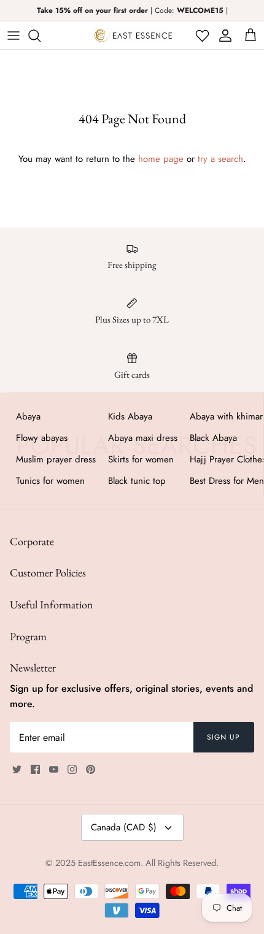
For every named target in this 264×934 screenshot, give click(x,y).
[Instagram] (72, 769)
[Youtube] (53, 769)
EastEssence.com (109, 863)
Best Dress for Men (227, 481)
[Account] (223, 35)
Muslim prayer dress (56, 459)
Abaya (28, 416)
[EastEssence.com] (133, 35)
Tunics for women (50, 481)
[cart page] (250, 35)
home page (161, 159)
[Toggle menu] (13, 35)
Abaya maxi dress (142, 438)
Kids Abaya (130, 416)
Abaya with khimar (226, 416)
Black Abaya (213, 438)
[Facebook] (35, 769)
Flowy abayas (42, 438)
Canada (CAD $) (124, 827)
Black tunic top (137, 481)
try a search (220, 159)
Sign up (223, 737)
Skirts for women (141, 459)
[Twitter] (16, 769)
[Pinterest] (90, 769)
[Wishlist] (201, 35)
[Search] (40, 35)
